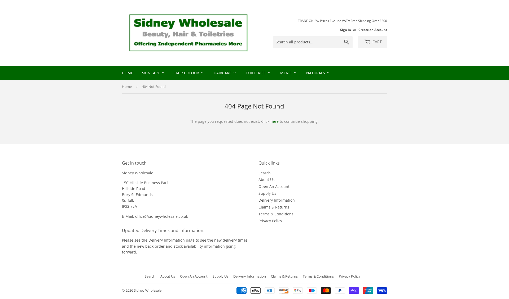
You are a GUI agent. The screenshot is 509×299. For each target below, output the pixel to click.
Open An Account (273, 186)
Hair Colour (187, 72)
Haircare (223, 72)
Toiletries (256, 72)
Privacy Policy (270, 220)
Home (127, 72)
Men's (286, 72)
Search (264, 172)
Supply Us (267, 193)
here (274, 121)
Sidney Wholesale (147, 290)
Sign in (345, 30)
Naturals (316, 72)
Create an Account (372, 30)
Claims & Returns (273, 207)
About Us (266, 179)
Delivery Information (276, 200)
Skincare (151, 72)
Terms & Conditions (275, 213)
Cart (376, 41)
